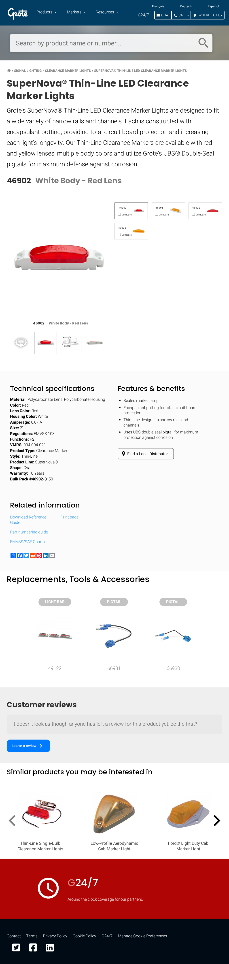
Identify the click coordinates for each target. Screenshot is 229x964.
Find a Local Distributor (147, 454)
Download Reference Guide (28, 519)
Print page (69, 517)
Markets (74, 12)
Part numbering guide (29, 532)
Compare (114, 721)
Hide (213, 585)
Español (213, 6)
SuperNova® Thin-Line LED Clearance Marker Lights (140, 70)
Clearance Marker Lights (68, 70)
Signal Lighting (28, 70)
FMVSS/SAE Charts (27, 542)
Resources (105, 12)
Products (44, 12)
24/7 (143, 15)
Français (158, 6)
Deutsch (186, 6)
